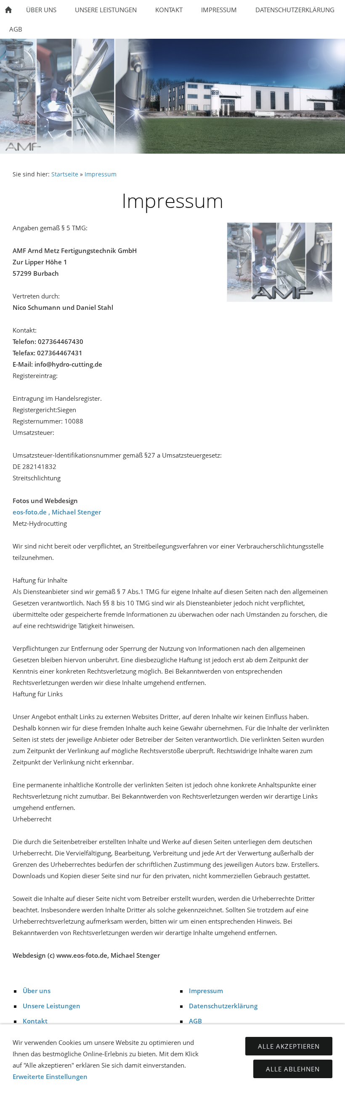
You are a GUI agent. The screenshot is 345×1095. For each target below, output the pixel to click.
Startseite (64, 174)
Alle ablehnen (293, 1069)
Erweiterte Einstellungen (50, 1076)
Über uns (36, 990)
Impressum (101, 174)
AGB (195, 1021)
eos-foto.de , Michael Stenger (57, 512)
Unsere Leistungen (51, 1006)
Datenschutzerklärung (223, 1006)
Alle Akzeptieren (289, 1046)
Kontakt (35, 1021)
